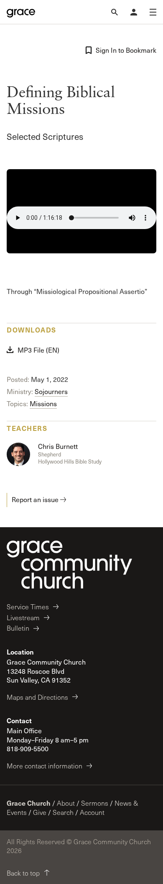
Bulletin (18, 628)
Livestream (23, 617)
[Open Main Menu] (152, 12)
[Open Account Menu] (133, 12)
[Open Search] (114, 12)
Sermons (94, 803)
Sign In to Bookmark (126, 50)
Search (63, 812)
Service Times (28, 606)
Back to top (23, 873)
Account (92, 812)
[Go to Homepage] (21, 12)
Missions (43, 403)
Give (39, 812)
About (66, 803)
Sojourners (51, 391)
